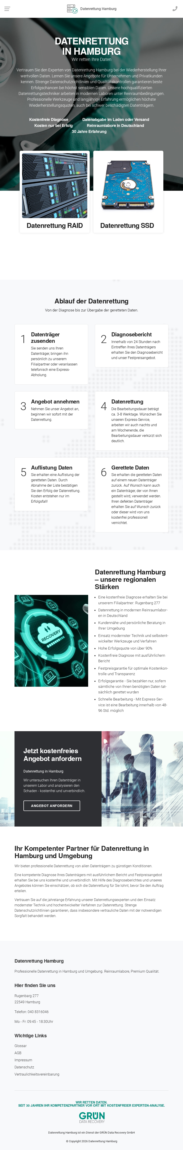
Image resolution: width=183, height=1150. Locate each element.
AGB (18, 1053)
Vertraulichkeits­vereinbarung (37, 1074)
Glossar (21, 1046)
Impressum (23, 1060)
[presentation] (86, 259)
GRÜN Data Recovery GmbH (117, 1132)
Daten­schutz (24, 1067)
